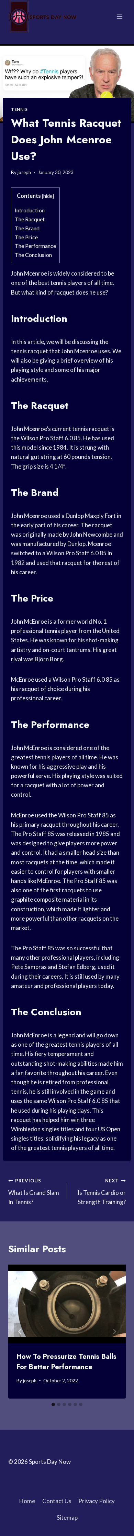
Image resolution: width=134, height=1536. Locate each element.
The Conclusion (33, 254)
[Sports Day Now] (42, 16)
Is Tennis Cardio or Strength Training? (102, 1192)
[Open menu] (119, 16)
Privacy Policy (96, 1501)
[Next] (114, 1332)
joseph (24, 172)
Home (27, 1501)
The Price (26, 237)
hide (48, 196)
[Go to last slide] (20, 1332)
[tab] (53, 1404)
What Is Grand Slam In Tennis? (33, 1192)
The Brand (27, 228)
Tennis (19, 109)
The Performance (35, 245)
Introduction (30, 210)
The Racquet (30, 219)
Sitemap (67, 1517)
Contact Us (56, 1501)
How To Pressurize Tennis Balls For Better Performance (66, 1362)
